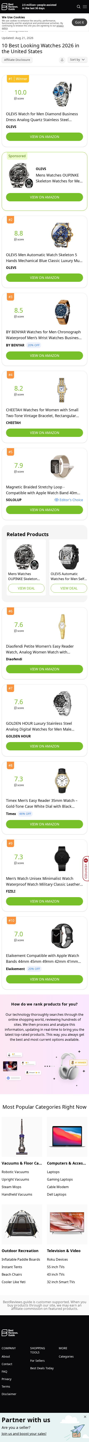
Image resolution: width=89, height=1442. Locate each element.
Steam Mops (11, 1187)
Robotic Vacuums (15, 1172)
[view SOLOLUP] (19, 467)
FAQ (4, 1371)
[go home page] (10, 6)
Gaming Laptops (60, 1179)
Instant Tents (12, 1267)
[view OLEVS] (21, 94)
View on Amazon (44, 136)
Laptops (53, 1172)
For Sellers (37, 1361)
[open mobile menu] (84, 6)
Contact (7, 1364)
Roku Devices (57, 1259)
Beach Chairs (12, 1274)
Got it (79, 22)
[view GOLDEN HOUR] (19, 704)
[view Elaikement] (19, 936)
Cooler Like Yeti (13, 1282)
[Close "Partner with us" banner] (85, 1416)
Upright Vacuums (15, 1179)
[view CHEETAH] (19, 390)
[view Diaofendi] (19, 626)
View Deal (26, 588)
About (6, 1356)
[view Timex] (19, 781)
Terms (6, 1386)
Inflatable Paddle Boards (21, 1259)
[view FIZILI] (19, 859)
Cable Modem (58, 1187)
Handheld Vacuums (17, 1194)
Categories (66, 1356)
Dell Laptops (56, 1194)
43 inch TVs (56, 1274)
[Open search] (79, 7)
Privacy (6, 1379)
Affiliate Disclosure (17, 60)
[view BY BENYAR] (19, 312)
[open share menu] (62, 60)
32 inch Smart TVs (61, 1282)
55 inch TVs (56, 1267)
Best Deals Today (42, 1368)
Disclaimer (9, 1394)
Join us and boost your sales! (24, 1433)
